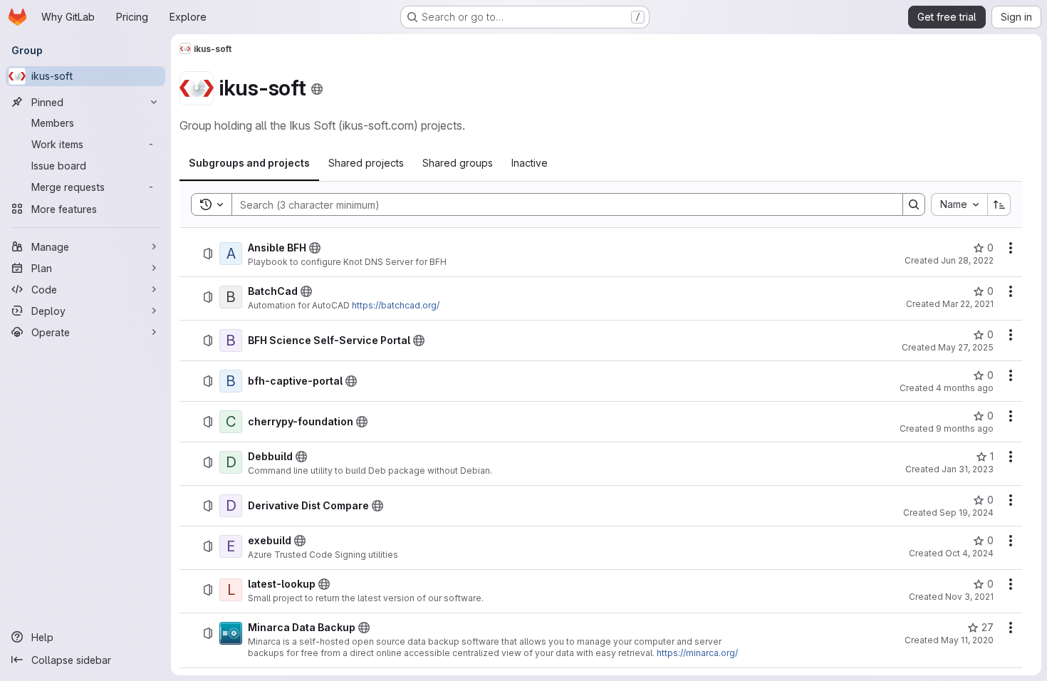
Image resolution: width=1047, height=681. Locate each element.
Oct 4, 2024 (969, 553)
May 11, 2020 (967, 640)
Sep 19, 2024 (966, 512)
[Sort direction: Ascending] (999, 204)
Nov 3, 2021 (969, 596)
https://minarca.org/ (697, 653)
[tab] (249, 163)
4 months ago (965, 388)
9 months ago (965, 428)
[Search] (913, 204)
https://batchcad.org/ (395, 305)
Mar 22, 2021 (968, 303)
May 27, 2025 (966, 347)
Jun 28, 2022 (967, 260)
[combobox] (959, 204)
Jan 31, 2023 (968, 469)
